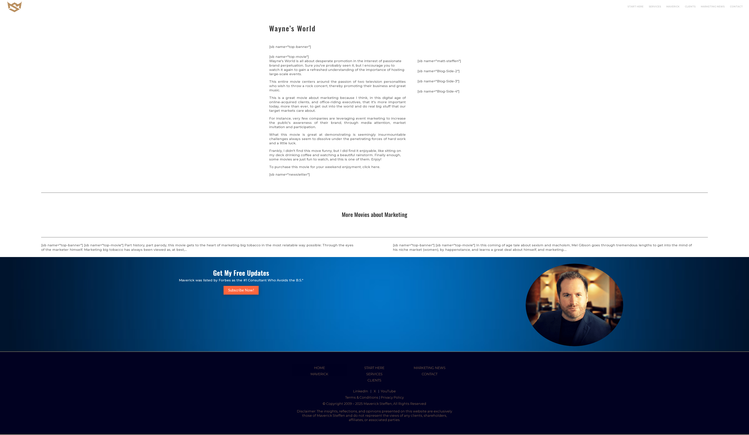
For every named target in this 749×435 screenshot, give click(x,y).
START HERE (635, 6)
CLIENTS (690, 6)
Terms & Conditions (361, 397)
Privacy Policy (392, 397)
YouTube (388, 391)
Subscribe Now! (241, 290)
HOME (319, 368)
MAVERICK (673, 6)
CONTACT (736, 6)
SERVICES (655, 6)
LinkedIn (360, 391)
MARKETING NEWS (713, 6)
